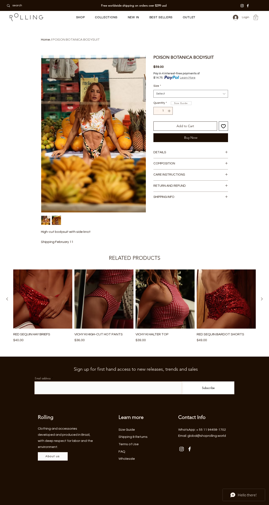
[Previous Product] (7, 298)
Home (45, 39)
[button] (80, 17)
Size (157, 85)
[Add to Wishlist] (223, 126)
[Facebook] (248, 6)
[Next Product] (261, 298)
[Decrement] (156, 111)
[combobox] (190, 94)
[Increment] (169, 111)
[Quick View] (42, 299)
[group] (134, 306)
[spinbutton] (163, 111)
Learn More (187, 77)
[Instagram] (242, 6)
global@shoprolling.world (206, 435)
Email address (43, 378)
